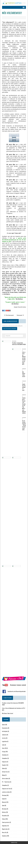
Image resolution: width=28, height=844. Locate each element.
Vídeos (3, 819)
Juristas (4, 738)
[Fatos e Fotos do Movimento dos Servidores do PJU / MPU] (16, 456)
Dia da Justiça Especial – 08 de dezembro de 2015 (24, 425)
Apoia (3, 805)
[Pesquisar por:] (14, 335)
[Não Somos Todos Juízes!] (6, 564)
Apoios (3, 724)
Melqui (3, 775)
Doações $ (4, 765)
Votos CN (4, 748)
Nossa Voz (4, 832)
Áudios (3, 768)
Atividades (4, 755)
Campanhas (4, 758)
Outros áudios (5, 778)
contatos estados (6, 792)
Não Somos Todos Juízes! (23, 374)
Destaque (4, 795)
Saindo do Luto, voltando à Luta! (24, 387)
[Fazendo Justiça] (14, 2)
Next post (19, 315)
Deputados (4, 826)
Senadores (4, 836)
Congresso (4, 762)
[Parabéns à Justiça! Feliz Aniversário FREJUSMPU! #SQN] (6, 448)
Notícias (4, 812)
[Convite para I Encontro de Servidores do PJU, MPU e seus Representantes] (6, 673)
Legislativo (4, 741)
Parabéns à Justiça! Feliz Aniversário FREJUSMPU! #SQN (19, 343)
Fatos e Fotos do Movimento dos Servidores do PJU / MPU (24, 358)
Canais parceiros (5, 822)
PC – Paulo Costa (6, 782)
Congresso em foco (6, 788)
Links (3, 745)
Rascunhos (4, 815)
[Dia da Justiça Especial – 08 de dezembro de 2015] (16, 673)
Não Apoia (4, 809)
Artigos (3, 751)
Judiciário (4, 735)
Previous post (10, 315)
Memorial (4, 802)
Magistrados (5, 829)
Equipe (3, 799)
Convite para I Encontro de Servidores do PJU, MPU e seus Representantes (24, 405)
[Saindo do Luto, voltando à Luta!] (16, 564)
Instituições (4, 731)
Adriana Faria (5, 772)
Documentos (5, 728)
